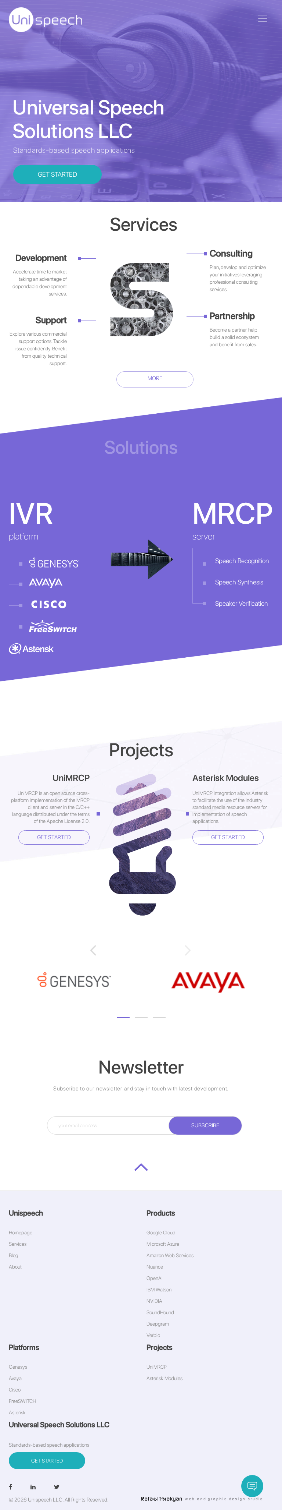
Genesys (18, 1367)
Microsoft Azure (163, 1244)
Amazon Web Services (170, 1255)
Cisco (15, 1390)
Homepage (20, 1232)
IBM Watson (159, 1289)
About (15, 1267)
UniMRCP (157, 1367)
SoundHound (160, 1312)
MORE (155, 378)
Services (17, 1244)
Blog (13, 1255)
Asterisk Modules (164, 1378)
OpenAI (155, 1278)
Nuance (155, 1267)
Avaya (15, 1378)
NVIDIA (154, 1301)
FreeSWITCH (22, 1401)
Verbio (153, 1335)
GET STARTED (57, 174)
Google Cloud (161, 1232)
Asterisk (17, 1412)
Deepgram (158, 1324)
